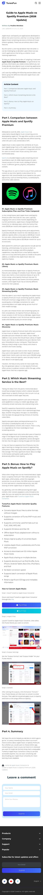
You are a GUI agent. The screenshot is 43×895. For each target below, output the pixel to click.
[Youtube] (11, 881)
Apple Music (25, 132)
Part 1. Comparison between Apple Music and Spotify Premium (20, 90)
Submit (21, 814)
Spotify (4, 158)
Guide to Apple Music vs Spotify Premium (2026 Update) (18, 769)
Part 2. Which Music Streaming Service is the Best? (19, 96)
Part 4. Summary (10, 108)
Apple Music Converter (19, 765)
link (12, 599)
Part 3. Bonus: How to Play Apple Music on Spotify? (19, 103)
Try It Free (23, 605)
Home (7, 765)
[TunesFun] (9, 3)
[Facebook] (17, 881)
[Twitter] (4, 881)
